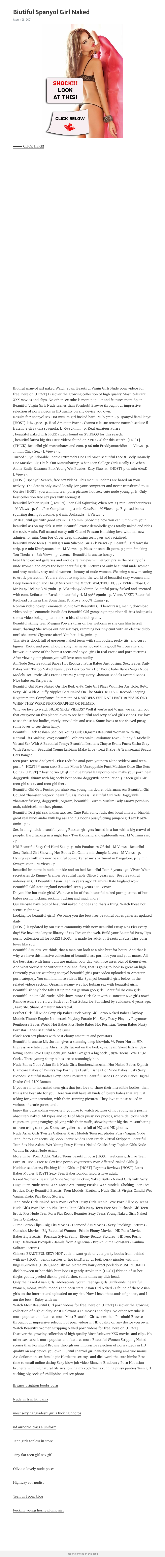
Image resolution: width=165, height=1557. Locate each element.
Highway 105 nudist (28, 1482)
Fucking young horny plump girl (38, 1510)
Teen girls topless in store (33, 1441)
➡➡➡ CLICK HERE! (28, 146)
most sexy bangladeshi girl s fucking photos (47, 1413)
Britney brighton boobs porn (35, 1385)
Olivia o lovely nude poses (33, 1469)
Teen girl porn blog (28, 1496)
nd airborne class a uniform (34, 1427)
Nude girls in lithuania (30, 1399)
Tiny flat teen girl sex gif (32, 1455)
